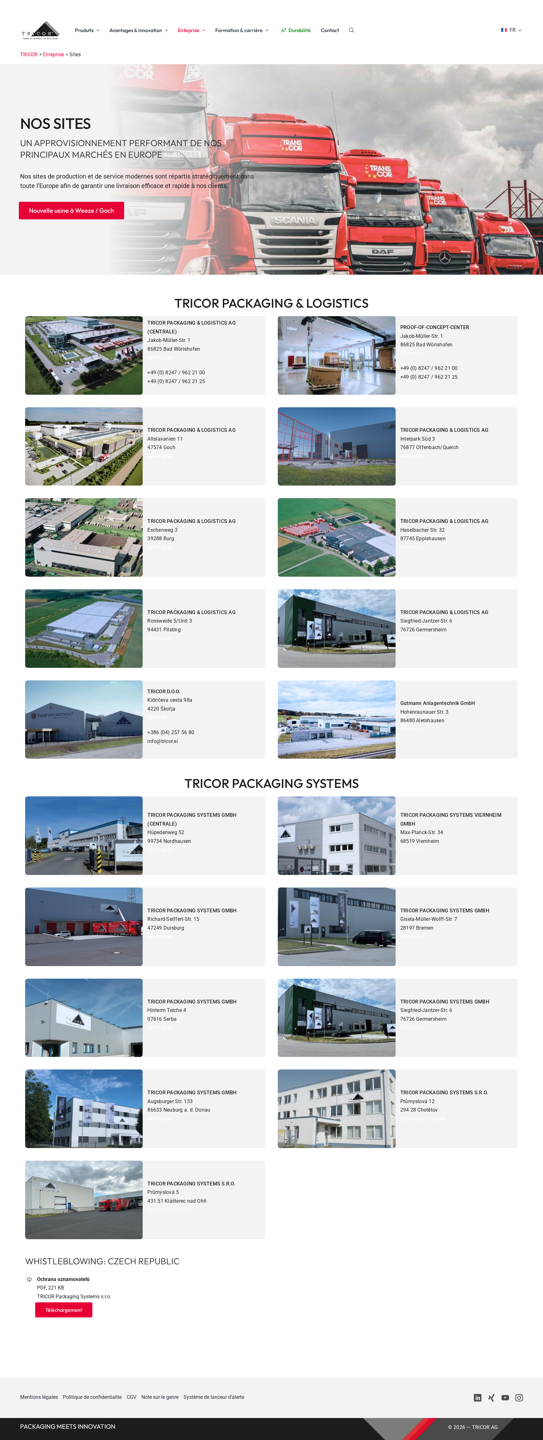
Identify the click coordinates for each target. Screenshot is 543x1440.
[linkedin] (477, 1398)
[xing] (491, 1398)
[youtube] (505, 1398)
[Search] (352, 30)
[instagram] (519, 1398)
